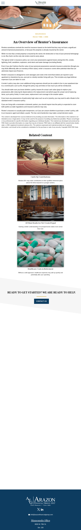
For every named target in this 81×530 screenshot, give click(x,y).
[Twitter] (38, 509)
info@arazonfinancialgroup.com (41, 514)
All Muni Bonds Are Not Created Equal (40, 223)
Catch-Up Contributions (40, 177)
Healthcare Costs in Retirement (40, 269)
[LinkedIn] (42, 509)
